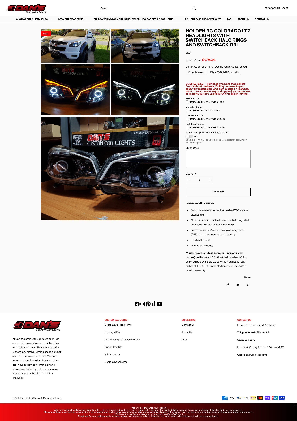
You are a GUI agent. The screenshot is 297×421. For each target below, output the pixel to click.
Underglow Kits (113, 346)
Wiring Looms (113, 354)
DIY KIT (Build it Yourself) (224, 72)
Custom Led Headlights (118, 324)
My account (272, 8)
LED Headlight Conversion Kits (122, 339)
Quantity (191, 173)
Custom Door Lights (116, 361)
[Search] (192, 8)
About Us (187, 332)
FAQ (184, 339)
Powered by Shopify (52, 398)
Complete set (196, 72)
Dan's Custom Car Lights (31, 398)
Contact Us (188, 324)
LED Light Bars (113, 332)
